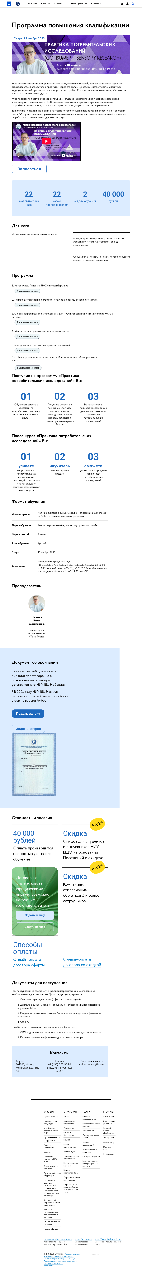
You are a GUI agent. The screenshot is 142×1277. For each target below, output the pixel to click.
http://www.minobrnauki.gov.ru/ (58, 1239)
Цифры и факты (51, 1116)
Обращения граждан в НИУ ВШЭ (50, 1159)
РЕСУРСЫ (108, 1111)
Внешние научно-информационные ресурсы (90, 1163)
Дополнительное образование (71, 1157)
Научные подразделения (89, 1117)
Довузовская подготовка (69, 1122)
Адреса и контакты (72, 1254)
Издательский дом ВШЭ (109, 1122)
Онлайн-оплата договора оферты (29, 962)
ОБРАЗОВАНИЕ (72, 1111)
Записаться (29, 169)
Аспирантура (69, 1151)
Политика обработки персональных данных (61, 1259)
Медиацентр (109, 1142)
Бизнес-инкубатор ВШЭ (71, 1171)
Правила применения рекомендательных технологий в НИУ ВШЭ (60, 1262)
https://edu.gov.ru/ (83, 1239)
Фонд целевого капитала (51, 1167)
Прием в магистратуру (70, 1145)
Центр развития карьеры (71, 1164)
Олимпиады (69, 1128)
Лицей (66, 1116)
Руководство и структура (50, 1122)
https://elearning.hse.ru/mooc (108, 1239)
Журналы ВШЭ (107, 1148)
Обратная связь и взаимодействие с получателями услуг (71, 1188)
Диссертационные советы (91, 1136)
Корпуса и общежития (49, 1146)
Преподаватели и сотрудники (52, 1138)
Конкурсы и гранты (91, 1156)
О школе (32, 3)
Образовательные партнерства (72, 1178)
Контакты (96, 3)
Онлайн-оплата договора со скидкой (82, 961)
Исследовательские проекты (91, 1124)
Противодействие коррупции (52, 1174)
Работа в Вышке (51, 1229)
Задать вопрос (28, 729)
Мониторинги (89, 1130)
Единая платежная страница (52, 1222)
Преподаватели (79, 3)
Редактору (96, 1254)
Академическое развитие (90, 1150)
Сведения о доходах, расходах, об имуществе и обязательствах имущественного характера (51, 1188)
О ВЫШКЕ (49, 1111)
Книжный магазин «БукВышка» (108, 1130)
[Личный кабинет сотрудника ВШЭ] (127, 4)
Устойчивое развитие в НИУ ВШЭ (51, 1130)
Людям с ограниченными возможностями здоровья (51, 1213)
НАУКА (86, 1111)
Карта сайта (48, 1265)
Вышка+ (67, 1139)
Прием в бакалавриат (69, 1133)
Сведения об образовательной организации (52, 1202)
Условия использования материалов (58, 1256)
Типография (108, 1137)
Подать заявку (28, 713)
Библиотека (108, 1116)
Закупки (47, 1152)
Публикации (108, 1154)
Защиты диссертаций (88, 1143)
